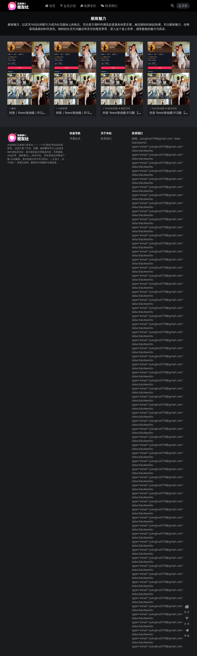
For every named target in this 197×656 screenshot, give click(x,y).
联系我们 (111, 6)
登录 (184, 5)
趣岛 (13, 108)
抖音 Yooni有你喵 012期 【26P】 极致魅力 (121, 114)
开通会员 (75, 138)
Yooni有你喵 (111, 108)
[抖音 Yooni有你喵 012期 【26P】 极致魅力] (122, 73)
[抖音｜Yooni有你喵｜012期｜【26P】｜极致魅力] (28, 73)
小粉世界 (62, 108)
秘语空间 (125, 108)
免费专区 (90, 6)
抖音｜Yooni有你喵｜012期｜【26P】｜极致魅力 (27, 114)
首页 (52, 6)
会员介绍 (69, 6)
